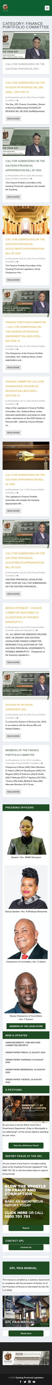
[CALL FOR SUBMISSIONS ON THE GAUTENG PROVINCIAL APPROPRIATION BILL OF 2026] (26, 142)
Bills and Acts (37, 176)
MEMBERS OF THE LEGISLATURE (26, 1026)
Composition (10, 763)
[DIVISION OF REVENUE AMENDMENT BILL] (26, 685)
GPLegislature (13, 97)
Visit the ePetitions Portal (26, 1145)
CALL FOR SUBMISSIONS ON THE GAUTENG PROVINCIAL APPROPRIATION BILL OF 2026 (25, 166)
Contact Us (26, 1247)
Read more (26, 1333)
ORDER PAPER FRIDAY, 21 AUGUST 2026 (25, 1052)
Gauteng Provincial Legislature (29, 1378)
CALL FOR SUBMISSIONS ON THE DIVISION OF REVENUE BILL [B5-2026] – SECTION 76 (25, 87)
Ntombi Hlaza (13, 346)
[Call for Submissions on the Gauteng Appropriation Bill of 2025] (26, 456)
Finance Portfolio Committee (16, 179)
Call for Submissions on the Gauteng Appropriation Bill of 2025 (25, 480)
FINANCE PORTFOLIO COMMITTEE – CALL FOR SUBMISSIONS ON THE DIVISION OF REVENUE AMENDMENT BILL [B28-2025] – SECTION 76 (25, 331)
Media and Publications (24, 630)
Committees (36, 760)
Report (26, 1228)
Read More (13, 119)
